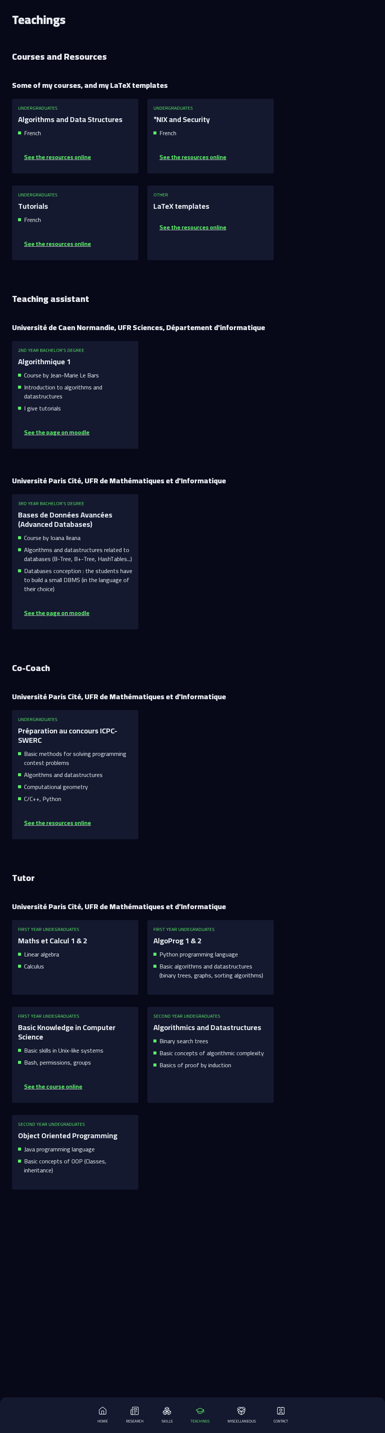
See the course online (53, 1086)
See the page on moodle (56, 432)
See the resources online (57, 156)
